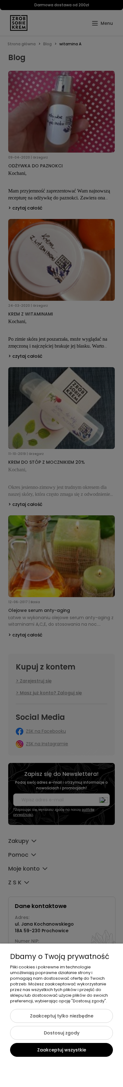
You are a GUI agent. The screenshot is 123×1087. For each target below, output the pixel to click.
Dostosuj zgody (61, 1033)
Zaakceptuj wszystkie (61, 1050)
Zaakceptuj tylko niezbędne (61, 1016)
